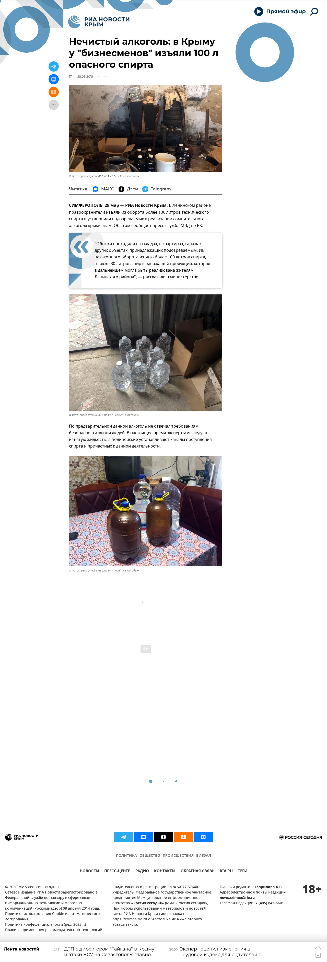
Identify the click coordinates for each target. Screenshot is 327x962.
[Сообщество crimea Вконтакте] (143, 837)
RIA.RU (226, 872)
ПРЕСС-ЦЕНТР (117, 872)
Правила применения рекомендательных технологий (53, 930)
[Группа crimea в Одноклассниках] (183, 837)
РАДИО (142, 872)
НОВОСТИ (89, 872)
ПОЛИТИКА (126, 856)
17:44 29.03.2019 (81, 76)
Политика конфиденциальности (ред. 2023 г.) (45, 925)
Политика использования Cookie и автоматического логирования (52, 916)
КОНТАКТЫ (165, 872)
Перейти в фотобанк (126, 176)
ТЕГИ (242, 872)
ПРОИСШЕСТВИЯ (178, 856)
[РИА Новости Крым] (99, 21)
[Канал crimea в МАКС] (203, 837)
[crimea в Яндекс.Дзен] (163, 837)
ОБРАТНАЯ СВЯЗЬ (198, 872)
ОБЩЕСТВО (149, 856)
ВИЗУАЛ (203, 856)
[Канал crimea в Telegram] (123, 837)
